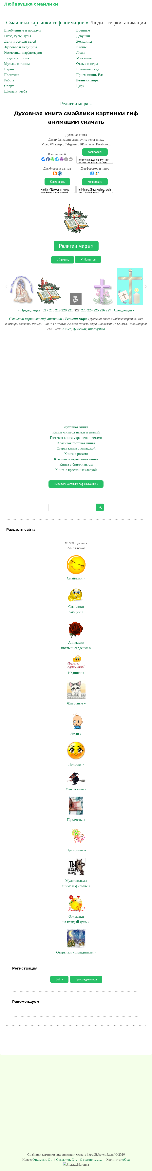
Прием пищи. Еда (90, 75)
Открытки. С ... (43, 1159)
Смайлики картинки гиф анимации (35, 319)
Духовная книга (76, 427)
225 (96, 310)
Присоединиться (86, 979)
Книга (66, 329)
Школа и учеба (15, 91)
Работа (9, 80)
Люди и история (16, 58)
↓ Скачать (62, 260)
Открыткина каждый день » (76, 919)
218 (51, 310)
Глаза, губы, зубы (17, 36)
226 (102, 310)
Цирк (80, 86)
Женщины (84, 41)
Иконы (81, 47)
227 (108, 310)
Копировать (94, 152)
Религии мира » (76, 103)
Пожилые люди (88, 69)
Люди (80, 52)
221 (70, 310)
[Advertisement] (76, 378)
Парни (9, 69)
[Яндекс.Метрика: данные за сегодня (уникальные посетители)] (76, 1164)
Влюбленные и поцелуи (22, 30)
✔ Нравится (88, 259)
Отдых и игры (87, 64)
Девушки (83, 36)
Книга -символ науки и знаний (76, 432)
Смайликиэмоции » (76, 609)
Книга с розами (76, 454)
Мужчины (84, 58)
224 (90, 310)
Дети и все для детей (20, 41)
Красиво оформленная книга (76, 459)
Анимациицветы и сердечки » (76, 645)
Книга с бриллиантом (76, 464)
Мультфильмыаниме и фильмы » (76, 883)
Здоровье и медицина (20, 47)
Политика (11, 75)
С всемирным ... (91, 1159)
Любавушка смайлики (31, 4)
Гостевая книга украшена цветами (76, 438)
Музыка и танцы (17, 64)
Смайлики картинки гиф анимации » (47, 23)
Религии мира (87, 80)
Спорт (9, 86)
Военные (83, 30)
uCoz (126, 1159)
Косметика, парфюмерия (23, 52)
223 (83, 310)
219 (58, 310)
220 (64, 310)
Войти (59, 979)
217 (45, 310)
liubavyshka (96, 329)
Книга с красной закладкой (76, 470)
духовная (79, 329)
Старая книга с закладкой (76, 448)
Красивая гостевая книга (76, 443)
